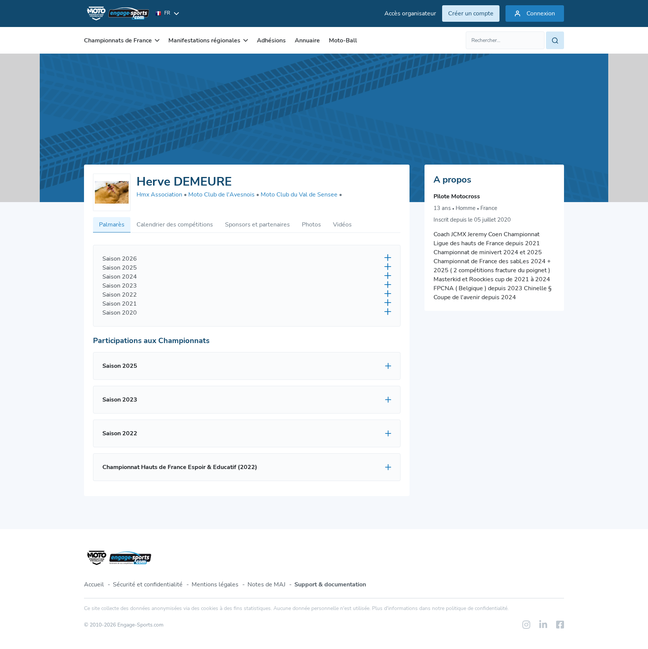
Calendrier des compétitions (174, 224)
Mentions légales (215, 584)
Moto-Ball (343, 40)
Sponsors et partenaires (257, 224)
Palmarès (111, 224)
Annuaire (307, 40)
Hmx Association (161, 194)
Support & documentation (330, 584)
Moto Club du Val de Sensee (301, 194)
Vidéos (342, 224)
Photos (311, 224)
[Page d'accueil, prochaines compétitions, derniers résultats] (116, 13)
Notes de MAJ (266, 584)
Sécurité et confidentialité (148, 584)
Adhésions (271, 40)
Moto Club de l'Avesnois (223, 194)
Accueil (94, 584)
